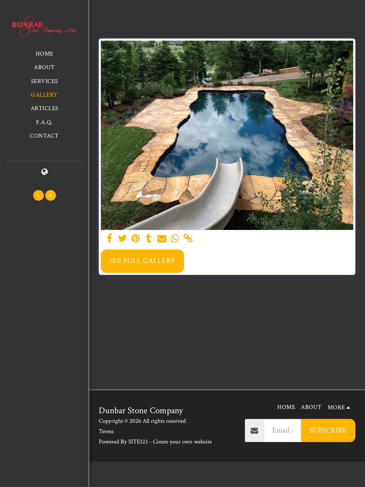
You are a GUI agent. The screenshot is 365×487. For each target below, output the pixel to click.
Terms (106, 431)
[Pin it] (135, 239)
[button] (38, 195)
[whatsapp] (174, 239)
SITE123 (138, 442)
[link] (187, 239)
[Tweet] (122, 239)
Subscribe (328, 430)
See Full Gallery (142, 261)
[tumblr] (148, 239)
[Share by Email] (161, 239)
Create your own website (182, 442)
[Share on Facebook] (109, 239)
